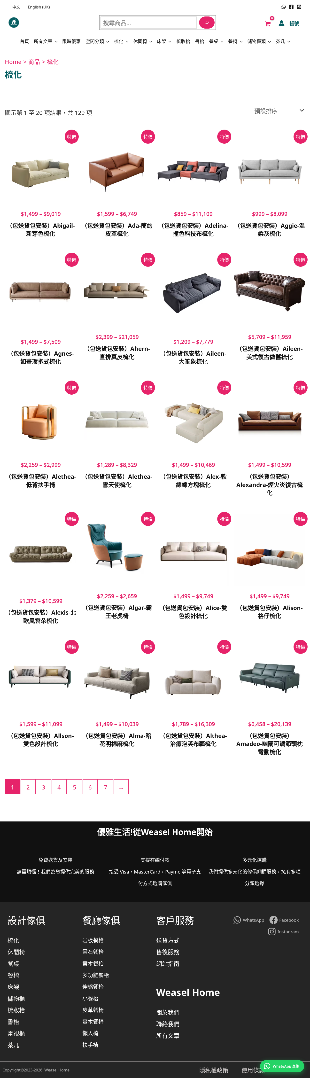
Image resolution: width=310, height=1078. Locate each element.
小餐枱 (90, 998)
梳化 (118, 41)
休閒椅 (140, 41)
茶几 (280, 41)
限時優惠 (71, 41)
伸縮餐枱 (93, 986)
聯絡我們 (167, 1023)
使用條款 (253, 1070)
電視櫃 (16, 1033)
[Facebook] (291, 6)
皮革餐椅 (93, 1009)
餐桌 (213, 41)
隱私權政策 (220, 1070)
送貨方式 (167, 940)
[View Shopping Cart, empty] (268, 23)
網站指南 (167, 963)
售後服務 (167, 951)
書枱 (199, 41)
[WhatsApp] (283, 6)
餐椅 (232, 41)
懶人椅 (90, 1033)
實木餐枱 (93, 963)
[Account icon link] (282, 23)
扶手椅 (90, 1044)
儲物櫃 (16, 998)
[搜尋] (207, 22)
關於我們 (167, 1012)
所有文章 (43, 41)
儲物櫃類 (256, 41)
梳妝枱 (183, 41)
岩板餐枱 (93, 940)
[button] (54, 41)
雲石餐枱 (93, 951)
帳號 (294, 23)
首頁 (24, 41)
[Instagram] (299, 6)
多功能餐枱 (95, 974)
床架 (161, 41)
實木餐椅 (93, 1021)
